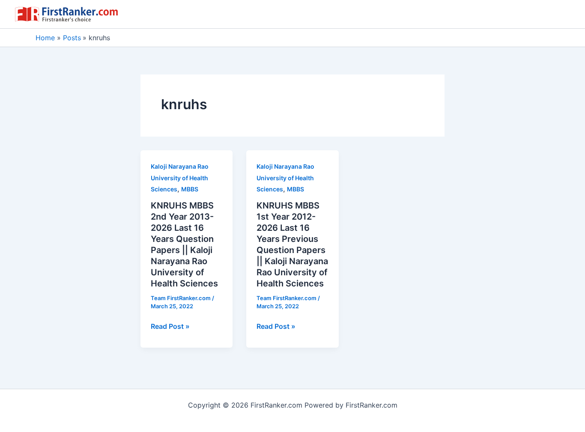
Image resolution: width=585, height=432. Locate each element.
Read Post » (170, 327)
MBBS (189, 189)
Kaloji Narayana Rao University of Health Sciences (180, 178)
